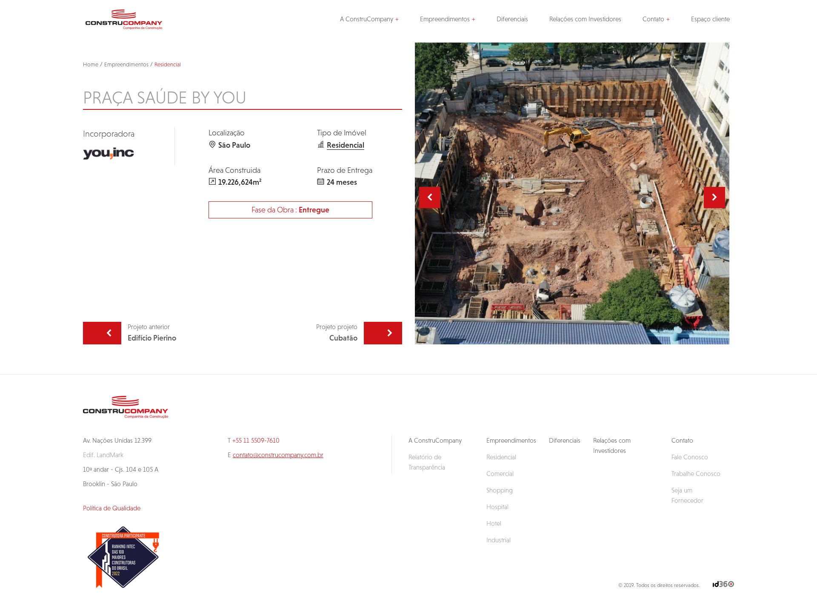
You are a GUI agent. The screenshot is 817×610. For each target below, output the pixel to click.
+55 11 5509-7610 (256, 440)
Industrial (498, 540)
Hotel (493, 523)
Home (90, 64)
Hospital (497, 506)
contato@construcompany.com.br (278, 454)
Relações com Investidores (585, 19)
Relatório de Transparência (426, 462)
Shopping (499, 490)
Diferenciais (512, 19)
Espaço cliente (710, 19)
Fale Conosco (689, 457)
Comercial (500, 473)
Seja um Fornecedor (687, 495)
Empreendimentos (445, 19)
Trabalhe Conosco (695, 473)
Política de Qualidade (111, 508)
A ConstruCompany (366, 19)
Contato (653, 19)
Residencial (167, 64)
